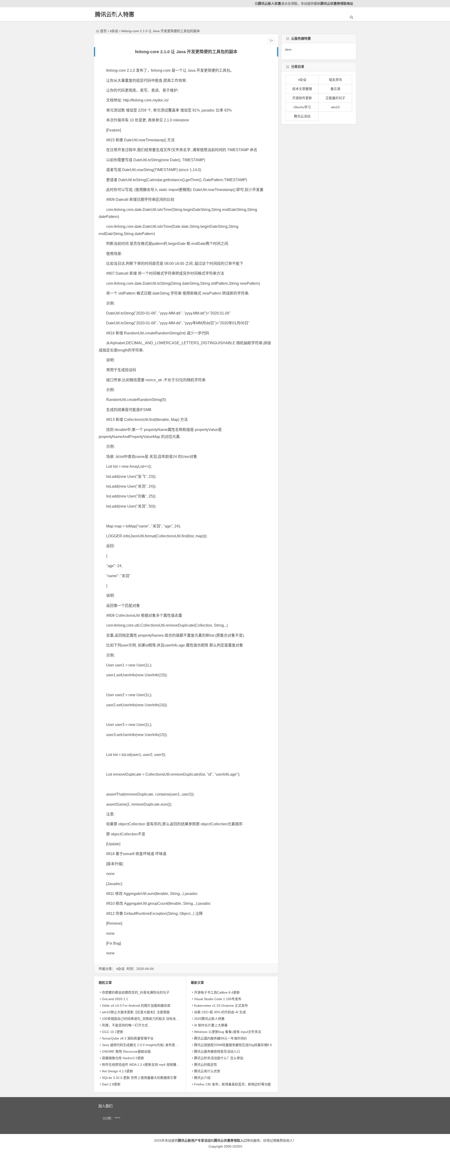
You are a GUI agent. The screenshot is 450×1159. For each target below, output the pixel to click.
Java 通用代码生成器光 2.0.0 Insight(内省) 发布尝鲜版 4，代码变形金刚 (154, 1045)
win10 (335, 107)
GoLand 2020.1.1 (115, 999)
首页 (103, 31)
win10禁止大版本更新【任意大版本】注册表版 (136, 1012)
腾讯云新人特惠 (114, 14)
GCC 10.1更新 (112, 1032)
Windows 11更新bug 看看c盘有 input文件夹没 (227, 1032)
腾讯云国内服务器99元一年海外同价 (220, 1038)
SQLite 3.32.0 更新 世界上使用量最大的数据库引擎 (139, 1078)
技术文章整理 (302, 89)
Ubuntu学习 (302, 107)
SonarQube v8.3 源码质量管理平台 (128, 1038)
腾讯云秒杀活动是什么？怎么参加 (218, 1058)
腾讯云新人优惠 (269, 3)
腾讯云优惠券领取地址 (336, 3)
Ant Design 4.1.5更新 (117, 1071)
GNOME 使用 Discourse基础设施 (126, 1051)
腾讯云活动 (302, 116)
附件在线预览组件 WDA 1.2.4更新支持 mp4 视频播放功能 (144, 1064)
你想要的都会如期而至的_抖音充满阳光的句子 (135, 992)
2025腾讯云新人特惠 (209, 1019)
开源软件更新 (302, 98)
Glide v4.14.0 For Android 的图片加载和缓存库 (136, 1005)
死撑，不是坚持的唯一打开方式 (125, 1025)
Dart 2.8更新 (111, 1084)
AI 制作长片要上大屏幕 (211, 1025)
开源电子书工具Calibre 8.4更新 (217, 992)
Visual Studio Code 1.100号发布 (217, 999)
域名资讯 (335, 80)
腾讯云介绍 (202, 1078)
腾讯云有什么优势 (207, 1071)
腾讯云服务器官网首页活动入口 (217, 1051)
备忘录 (335, 89)
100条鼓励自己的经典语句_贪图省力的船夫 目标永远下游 (144, 1019)
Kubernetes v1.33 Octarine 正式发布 (221, 1005)
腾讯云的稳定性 (205, 1064)
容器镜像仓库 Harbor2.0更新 (123, 1058)
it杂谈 (114, 31)
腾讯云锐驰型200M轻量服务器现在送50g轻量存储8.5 (233, 1045)
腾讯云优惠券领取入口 (230, 1140)
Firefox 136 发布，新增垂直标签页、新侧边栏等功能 (232, 1084)
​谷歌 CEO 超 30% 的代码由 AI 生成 (220, 1012)
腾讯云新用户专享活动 (194, 1140)
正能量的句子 (335, 98)
